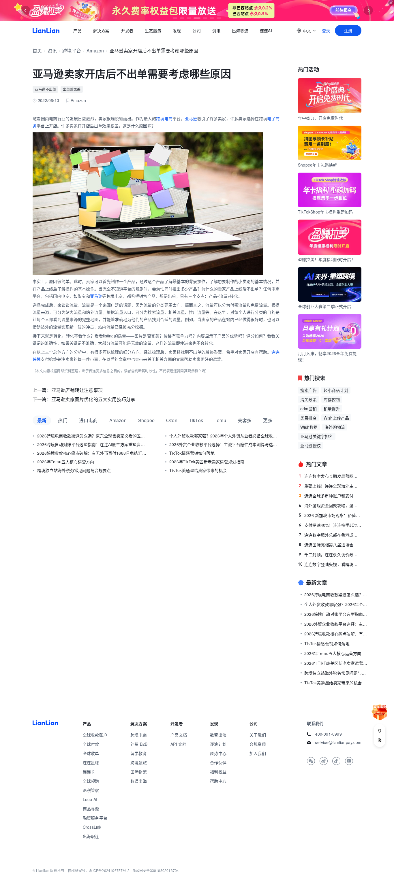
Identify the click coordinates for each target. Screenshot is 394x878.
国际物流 (138, 772)
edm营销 (308, 408)
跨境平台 (71, 50)
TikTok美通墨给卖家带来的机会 (198, 470)
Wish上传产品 (336, 418)
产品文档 (178, 735)
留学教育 (138, 753)
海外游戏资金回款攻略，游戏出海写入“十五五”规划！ (330, 505)
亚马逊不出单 (45, 89)
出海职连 (240, 30)
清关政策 (308, 399)
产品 (77, 30)
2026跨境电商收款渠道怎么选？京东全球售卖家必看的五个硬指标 (92, 436)
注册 (348, 30)
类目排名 (308, 418)
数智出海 (218, 735)
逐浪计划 (218, 744)
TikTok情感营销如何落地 (192, 453)
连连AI (266, 30)
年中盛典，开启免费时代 (320, 118)
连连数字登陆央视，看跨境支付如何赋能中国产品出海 (329, 564)
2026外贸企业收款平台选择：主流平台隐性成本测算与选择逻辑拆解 (224, 444)
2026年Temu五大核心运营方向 (65, 462)
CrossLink (92, 827)
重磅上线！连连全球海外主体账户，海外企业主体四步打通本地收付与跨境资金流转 (330, 486)
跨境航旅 (138, 762)
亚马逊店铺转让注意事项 (77, 390)
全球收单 (91, 753)
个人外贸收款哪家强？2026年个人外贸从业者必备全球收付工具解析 (224, 436)
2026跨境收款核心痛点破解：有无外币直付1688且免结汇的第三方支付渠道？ (92, 453)
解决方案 (101, 30)
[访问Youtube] (349, 761)
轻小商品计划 (336, 390)
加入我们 (257, 753)
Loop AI (90, 799)
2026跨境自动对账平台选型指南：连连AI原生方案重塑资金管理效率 (92, 444)
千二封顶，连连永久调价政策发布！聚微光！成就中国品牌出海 (330, 554)
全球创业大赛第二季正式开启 (324, 306)
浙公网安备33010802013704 (155, 870)
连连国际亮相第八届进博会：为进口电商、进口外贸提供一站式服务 (330, 544)
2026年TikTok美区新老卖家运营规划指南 (207, 462)
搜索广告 (308, 390)
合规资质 (257, 744)
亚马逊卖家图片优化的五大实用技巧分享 (93, 399)
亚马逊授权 (310, 445)
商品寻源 (91, 808)
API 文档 (178, 744)
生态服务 (153, 30)
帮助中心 (218, 781)
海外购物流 (334, 427)
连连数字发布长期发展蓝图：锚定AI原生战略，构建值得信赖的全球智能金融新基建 (330, 476)
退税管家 (91, 790)
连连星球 (91, 762)
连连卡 (89, 772)
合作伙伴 (218, 762)
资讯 (216, 30)
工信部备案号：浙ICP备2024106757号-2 (97, 870)
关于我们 (257, 735)
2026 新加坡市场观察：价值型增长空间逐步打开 (330, 515)
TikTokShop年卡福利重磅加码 (325, 212)
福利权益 (218, 772)
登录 (326, 30)
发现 (177, 30)
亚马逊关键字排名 (316, 436)
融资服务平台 (95, 818)
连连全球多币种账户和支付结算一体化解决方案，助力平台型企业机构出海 (330, 496)
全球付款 (91, 744)
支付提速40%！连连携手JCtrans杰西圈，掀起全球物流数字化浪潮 (330, 525)
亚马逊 (191, 118)
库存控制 (332, 399)
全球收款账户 (95, 735)
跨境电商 (164, 118)
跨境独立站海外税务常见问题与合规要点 (74, 470)
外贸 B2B (138, 744)
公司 (196, 30)
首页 (46, 30)
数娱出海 (138, 781)
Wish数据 (309, 427)
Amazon (95, 50)
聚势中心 (218, 753)
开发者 (127, 30)
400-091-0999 (328, 734)
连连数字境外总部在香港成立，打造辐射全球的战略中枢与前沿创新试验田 (330, 535)
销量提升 (332, 408)
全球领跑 (91, 781)
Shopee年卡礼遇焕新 (317, 165)
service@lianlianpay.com (338, 742)
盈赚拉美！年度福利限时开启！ (326, 259)
